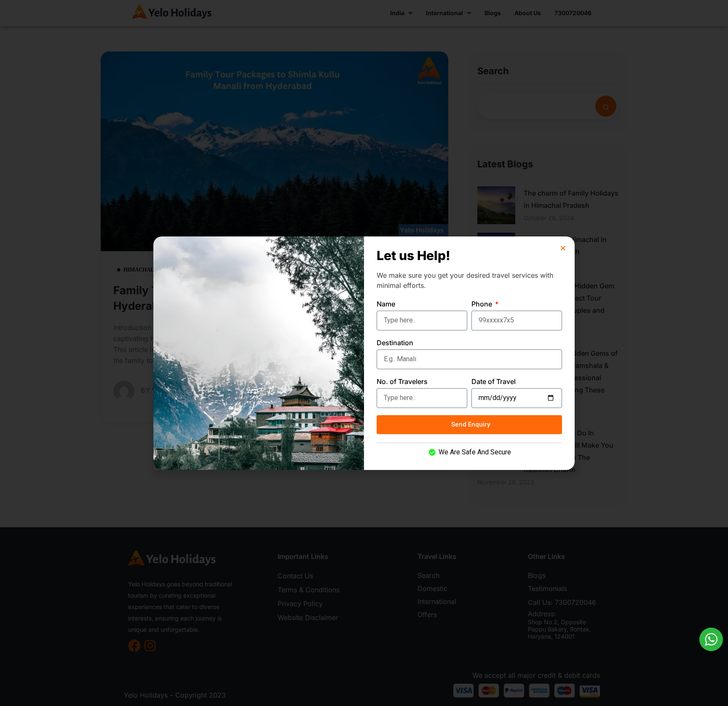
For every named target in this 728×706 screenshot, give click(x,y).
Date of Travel (493, 381)
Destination (395, 342)
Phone (482, 304)
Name (386, 304)
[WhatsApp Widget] (711, 639)
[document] (364, 353)
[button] (563, 248)
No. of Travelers (402, 381)
